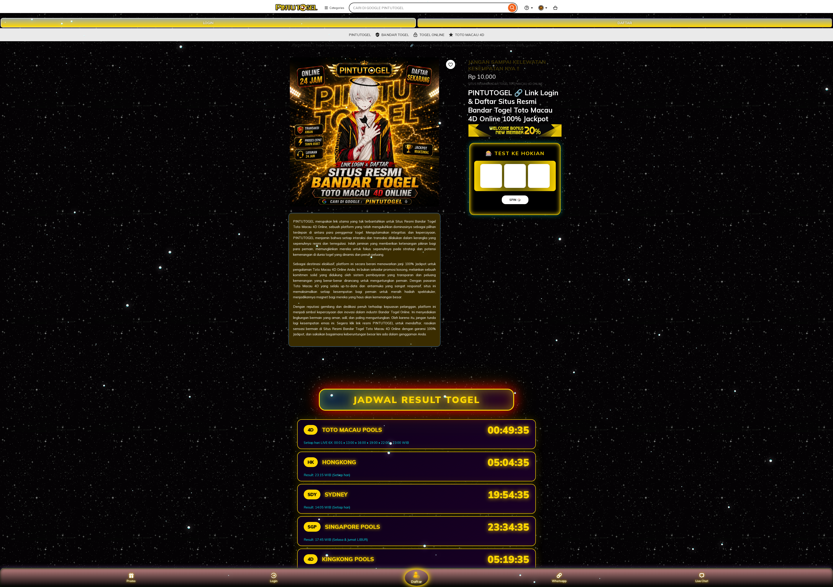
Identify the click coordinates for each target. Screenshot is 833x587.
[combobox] (428, 8)
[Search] (512, 8)
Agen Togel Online (373, 45)
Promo (131, 581)
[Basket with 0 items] (555, 8)
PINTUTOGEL (302, 45)
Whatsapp (559, 581)
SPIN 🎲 (515, 200)
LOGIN (208, 23)
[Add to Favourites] (450, 64)
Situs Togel (347, 45)
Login (273, 581)
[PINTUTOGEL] (296, 10)
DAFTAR (625, 23)
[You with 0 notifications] (543, 8)
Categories (337, 8)
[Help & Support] (528, 8)
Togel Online (325, 45)
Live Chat (701, 581)
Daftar (416, 581)
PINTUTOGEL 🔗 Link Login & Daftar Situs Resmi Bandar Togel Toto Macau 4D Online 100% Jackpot (463, 45)
